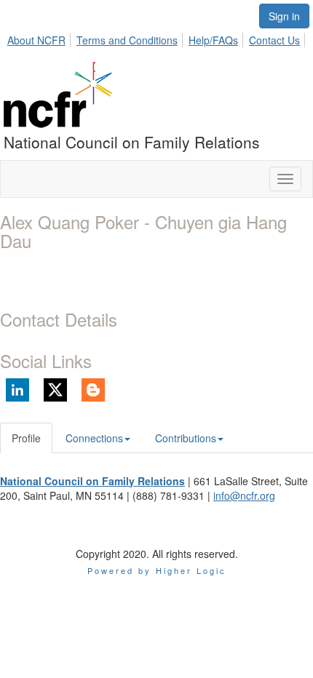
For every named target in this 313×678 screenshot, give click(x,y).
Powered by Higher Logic (156, 570)
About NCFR (36, 40)
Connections (94, 438)
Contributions (185, 438)
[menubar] (157, 37)
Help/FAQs (213, 40)
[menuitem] (40, 37)
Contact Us (274, 40)
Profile (26, 438)
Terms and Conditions (127, 40)
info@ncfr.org (244, 495)
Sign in (284, 16)
